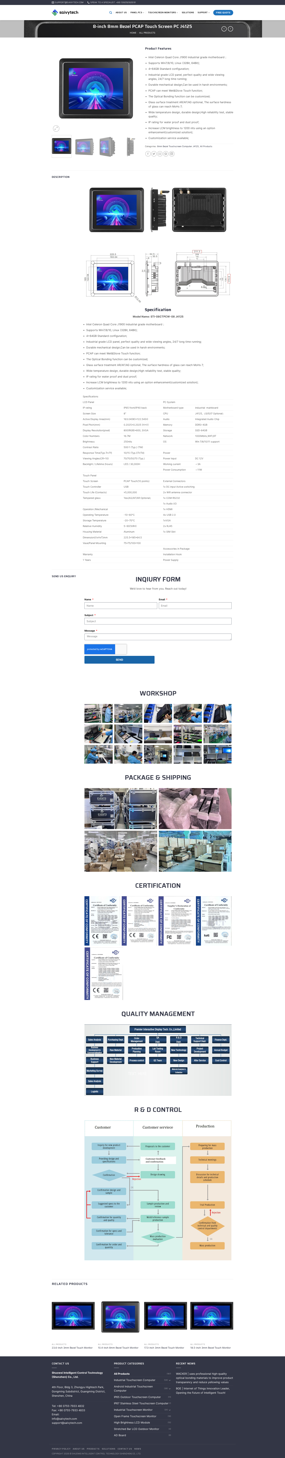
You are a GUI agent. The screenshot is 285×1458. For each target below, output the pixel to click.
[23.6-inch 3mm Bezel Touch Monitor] (73, 1315)
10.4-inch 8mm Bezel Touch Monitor (118, 1347)
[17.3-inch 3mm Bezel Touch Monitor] (165, 1315)
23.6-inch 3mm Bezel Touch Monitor (72, 1347)
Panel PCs (136, 12)
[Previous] (58, 88)
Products (93, 1449)
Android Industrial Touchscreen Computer (133, 1388)
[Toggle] (170, 1380)
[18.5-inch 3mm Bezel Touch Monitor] (211, 1315)
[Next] (134, 88)
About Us (121, 12)
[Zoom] (56, 128)
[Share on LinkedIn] (171, 154)
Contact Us (125, 1449)
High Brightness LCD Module (132, 1422)
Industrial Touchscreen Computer (134, 1380)
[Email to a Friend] (160, 154)
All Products (147, 32)
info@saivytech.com (65, 1418)
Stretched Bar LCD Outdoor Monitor (136, 1429)
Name (88, 599)
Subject (89, 615)
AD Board (120, 1435)
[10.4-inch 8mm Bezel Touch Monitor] (119, 1315)
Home (133, 32)
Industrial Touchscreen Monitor (133, 1409)
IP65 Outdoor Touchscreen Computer (137, 1397)
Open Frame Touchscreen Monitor (135, 1416)
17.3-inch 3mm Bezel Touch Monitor (164, 1347)
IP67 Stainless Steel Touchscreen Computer (141, 1403)
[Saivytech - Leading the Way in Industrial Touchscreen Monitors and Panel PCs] (65, 12)
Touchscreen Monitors (162, 12)
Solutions (188, 12)
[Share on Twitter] (154, 154)
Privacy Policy (61, 1449)
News (137, 1449)
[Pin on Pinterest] (166, 154)
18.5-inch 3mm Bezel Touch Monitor (210, 1347)
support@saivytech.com (67, 1422)
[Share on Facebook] (148, 154)
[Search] (110, 12)
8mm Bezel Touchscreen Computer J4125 (178, 146)
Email (162, 599)
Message (89, 630)
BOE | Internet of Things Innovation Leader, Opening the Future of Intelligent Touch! (203, 1390)
